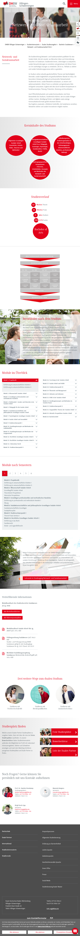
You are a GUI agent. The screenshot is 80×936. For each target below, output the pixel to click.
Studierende (6, 856)
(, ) (20, 630)
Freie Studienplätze (62, 732)
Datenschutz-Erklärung (44, 926)
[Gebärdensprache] (78, 42)
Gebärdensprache (47, 856)
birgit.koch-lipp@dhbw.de (22, 809)
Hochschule (6, 831)
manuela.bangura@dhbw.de (60, 792)
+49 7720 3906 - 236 (63, 794)
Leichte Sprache (47, 850)
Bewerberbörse (60, 741)
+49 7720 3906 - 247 (25, 794)
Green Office (46, 868)
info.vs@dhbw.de (53, 909)
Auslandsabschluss (65, 709)
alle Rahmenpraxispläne (12, 618)
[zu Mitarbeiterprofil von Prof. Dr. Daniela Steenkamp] (7, 792)
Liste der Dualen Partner (64, 750)
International (6, 844)
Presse (44, 874)
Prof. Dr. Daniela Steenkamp (24, 788)
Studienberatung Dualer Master (52, 887)
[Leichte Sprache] (78, 38)
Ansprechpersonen (48, 831)
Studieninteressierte (9, 850)
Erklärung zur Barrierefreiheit (51, 844)
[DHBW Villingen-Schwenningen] (18, 4)
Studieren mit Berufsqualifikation (40, 708)
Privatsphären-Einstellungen (65, 932)
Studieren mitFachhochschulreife (15, 708)
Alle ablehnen (40, 932)
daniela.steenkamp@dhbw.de (23, 792)
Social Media (46, 881)
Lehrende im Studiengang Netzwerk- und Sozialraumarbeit (45, 578)
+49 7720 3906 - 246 (25, 811)
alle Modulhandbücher (12, 612)
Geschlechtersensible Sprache (51, 862)
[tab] (20, 380)
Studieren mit (65, 707)
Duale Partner (7, 837)
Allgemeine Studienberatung (51, 838)
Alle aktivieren (14, 932)
